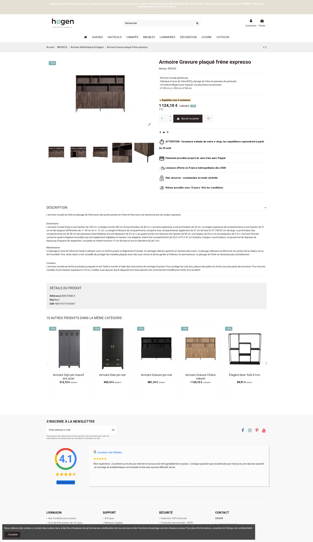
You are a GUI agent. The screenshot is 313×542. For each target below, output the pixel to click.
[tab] (156, 208)
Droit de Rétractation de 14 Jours (65, 522)
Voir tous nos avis (65, 482)
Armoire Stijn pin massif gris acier (68, 376)
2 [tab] (181, 482)
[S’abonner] (113, 430)
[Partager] (160, 132)
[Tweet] (164, 132)
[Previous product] (264, 47)
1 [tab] (176, 482)
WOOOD (172, 68)
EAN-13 (54, 303)
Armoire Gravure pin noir (156, 375)
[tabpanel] (179, 460)
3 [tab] (186, 482)
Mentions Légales (114, 522)
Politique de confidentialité (238, 528)
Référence (55, 296)
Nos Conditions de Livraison (62, 518)
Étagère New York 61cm (244, 375)
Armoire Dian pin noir (112, 375)
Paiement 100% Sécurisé (174, 518)
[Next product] (266, 47)
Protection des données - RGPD (177, 522)
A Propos (109, 518)
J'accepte (12, 534)
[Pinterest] (167, 132)
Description (56, 207)
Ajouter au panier (190, 118)
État (52, 300)
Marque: (163, 68)
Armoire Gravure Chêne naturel (201, 376)
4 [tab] (191, 482)
